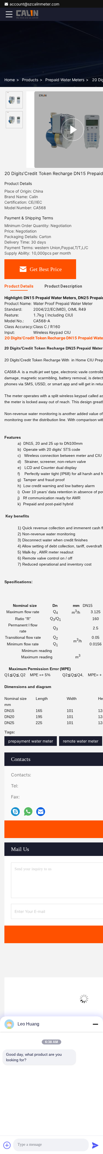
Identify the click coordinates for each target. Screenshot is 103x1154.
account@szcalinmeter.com (34, 4)
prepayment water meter (30, 741)
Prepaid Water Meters (64, 79)
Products (30, 79)
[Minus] (95, 1024)
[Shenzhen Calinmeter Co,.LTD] (27, 14)
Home (9, 79)
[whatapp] (28, 811)
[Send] (95, 1145)
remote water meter (80, 741)
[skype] (15, 811)
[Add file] (7, 1145)
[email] (40, 811)
